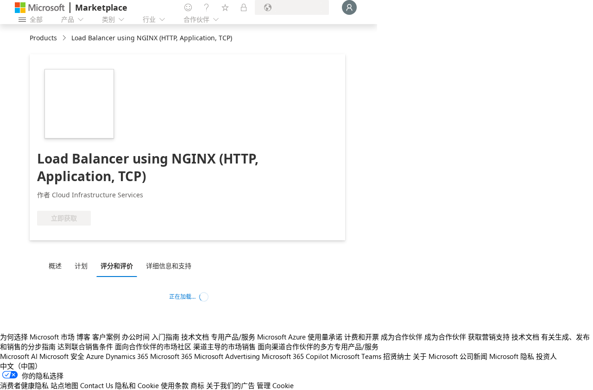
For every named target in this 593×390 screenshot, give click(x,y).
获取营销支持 (489, 336)
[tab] (57, 265)
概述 (55, 265)
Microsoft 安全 (61, 356)
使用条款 (175, 385)
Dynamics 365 (127, 356)
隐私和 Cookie (137, 385)
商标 (197, 385)
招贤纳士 (397, 356)
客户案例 (106, 336)
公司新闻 (473, 356)
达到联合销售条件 (85, 346)
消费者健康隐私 (24, 385)
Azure (95, 356)
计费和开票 (361, 336)
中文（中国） (21, 366)
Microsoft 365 (171, 356)
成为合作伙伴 (402, 336)
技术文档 (195, 336)
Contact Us (96, 385)
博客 (83, 336)
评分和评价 (117, 265)
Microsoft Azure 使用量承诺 (299, 336)
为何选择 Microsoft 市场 (37, 336)
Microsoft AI (19, 356)
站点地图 (64, 385)
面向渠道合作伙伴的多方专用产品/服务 (318, 346)
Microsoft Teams (355, 356)
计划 (81, 265)
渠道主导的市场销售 (224, 346)
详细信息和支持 (168, 265)
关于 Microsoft (435, 356)
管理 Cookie (275, 385)
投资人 (546, 356)
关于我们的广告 (230, 385)
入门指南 (165, 336)
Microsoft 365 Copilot (295, 356)
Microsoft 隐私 (511, 356)
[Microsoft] (40, 7)
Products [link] (43, 37)
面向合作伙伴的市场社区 (153, 346)
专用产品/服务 (233, 336)
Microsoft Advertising (227, 356)
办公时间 (136, 336)
